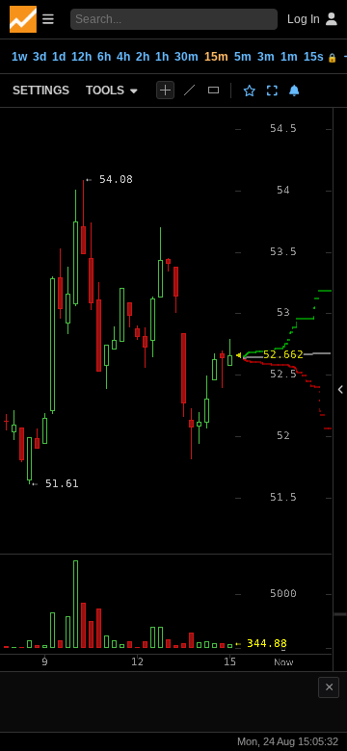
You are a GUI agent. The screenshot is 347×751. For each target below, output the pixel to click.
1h (162, 57)
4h (123, 57)
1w (19, 57)
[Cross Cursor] (165, 90)
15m (216, 57)
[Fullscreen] (272, 90)
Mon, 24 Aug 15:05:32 (287, 741)
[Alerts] (294, 90)
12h (81, 57)
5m (243, 57)
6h (104, 57)
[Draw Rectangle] (213, 90)
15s (320, 57)
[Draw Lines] (189, 90)
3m (266, 57)
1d (59, 57)
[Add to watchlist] (249, 90)
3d (39, 57)
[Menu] (32, 19)
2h (142, 57)
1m (289, 57)
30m (186, 57)
